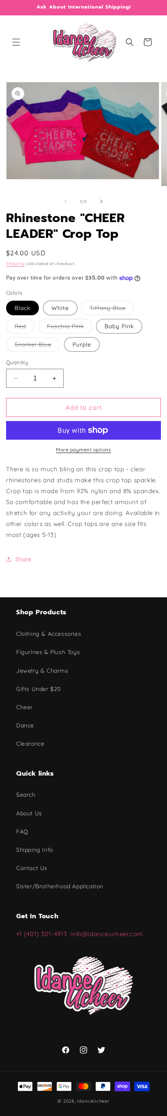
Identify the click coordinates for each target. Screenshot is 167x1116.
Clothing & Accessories (48, 633)
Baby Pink (119, 326)
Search (26, 794)
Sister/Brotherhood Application (59, 886)
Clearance (30, 743)
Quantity (17, 362)
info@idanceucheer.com (107, 934)
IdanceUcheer (93, 1101)
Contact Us (31, 868)
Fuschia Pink (69, 328)
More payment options (83, 450)
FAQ (22, 831)
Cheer (24, 707)
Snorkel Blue (37, 346)
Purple (82, 344)
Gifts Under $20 (38, 689)
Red (24, 328)
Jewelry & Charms (42, 670)
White (60, 308)
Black (22, 308)
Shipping (15, 263)
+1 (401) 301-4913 (43, 934)
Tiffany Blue (112, 309)
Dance (25, 725)
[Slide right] (101, 201)
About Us (29, 813)
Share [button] (23, 559)
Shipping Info (34, 849)
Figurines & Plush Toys (48, 652)
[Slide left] (66, 201)
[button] (16, 42)
